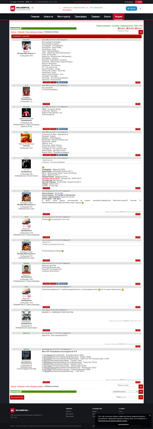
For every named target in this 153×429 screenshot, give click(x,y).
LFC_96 (26, 158)
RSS (140, 26)
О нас (121, 411)
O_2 (26, 85)
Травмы (95, 16)
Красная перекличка (83, 1)
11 (67, 310)
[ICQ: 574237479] (53, 82)
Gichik (26, 217)
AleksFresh (26, 333)
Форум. (13, 32)
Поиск (136, 26)
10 (70, 286)
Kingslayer (26, 263)
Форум (118, 16)
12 (70, 333)
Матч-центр (63, 16)
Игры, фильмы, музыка (34, 32)
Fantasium (26, 191)
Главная (35, 16)
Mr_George (26, 106)
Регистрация (129, 2)
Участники (115, 26)
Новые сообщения (104, 26)
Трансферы (81, 16)
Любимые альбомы (51, 32)
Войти (140, 2)
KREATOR (26, 349)
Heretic (26, 132)
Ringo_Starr (26, 39)
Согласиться (123, 424)
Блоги (107, 16)
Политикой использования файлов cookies (112, 421)
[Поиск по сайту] (140, 8)
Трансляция (69, 416)
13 (70, 349)
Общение (21, 32)
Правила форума (126, 26)
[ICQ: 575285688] (53, 155)
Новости (48, 16)
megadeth (26, 310)
